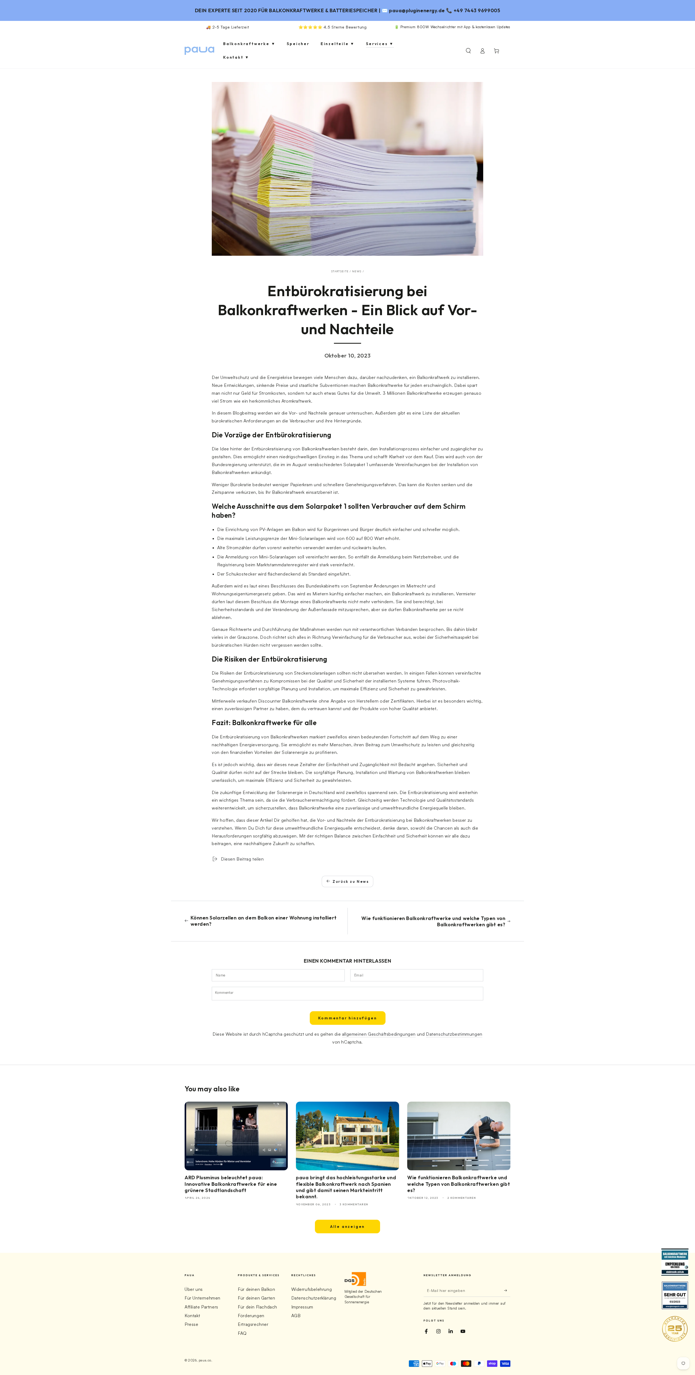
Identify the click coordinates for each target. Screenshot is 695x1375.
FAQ (242, 1333)
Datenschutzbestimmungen (454, 1034)
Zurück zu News (351, 881)
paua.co (205, 1360)
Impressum (302, 1307)
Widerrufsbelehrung (311, 1289)
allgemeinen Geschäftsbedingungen (379, 1034)
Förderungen (251, 1315)
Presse (191, 1324)
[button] (468, 51)
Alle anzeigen (347, 1226)
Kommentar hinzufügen (347, 1018)
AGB (296, 1315)
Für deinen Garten (256, 1298)
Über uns (194, 1289)
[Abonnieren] (507, 1291)
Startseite (340, 271)
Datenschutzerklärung (313, 1298)
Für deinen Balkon (256, 1289)
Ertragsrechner (253, 1324)
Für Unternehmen (202, 1298)
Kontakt (192, 1315)
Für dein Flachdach (257, 1307)
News (356, 271)
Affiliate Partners (201, 1307)
